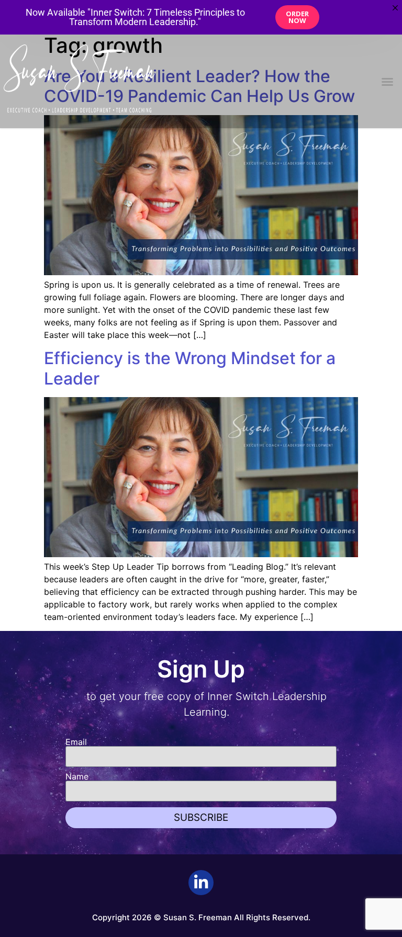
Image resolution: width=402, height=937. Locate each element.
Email (76, 742)
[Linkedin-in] (201, 882)
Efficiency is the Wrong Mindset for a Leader (190, 368)
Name (76, 776)
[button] (387, 81)
